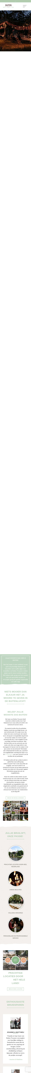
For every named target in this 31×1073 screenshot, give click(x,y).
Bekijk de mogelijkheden (15, 798)
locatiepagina (9, 754)
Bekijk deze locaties (15, 989)
